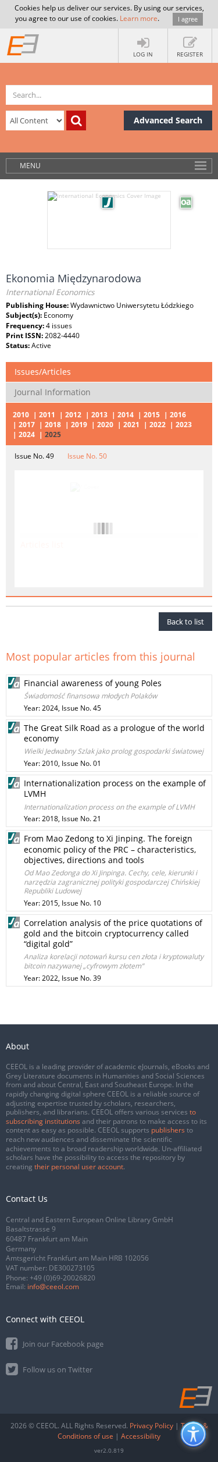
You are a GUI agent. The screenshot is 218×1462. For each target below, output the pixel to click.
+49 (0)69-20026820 (62, 1278)
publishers (168, 1130)
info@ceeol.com (53, 1286)
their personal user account (78, 1167)
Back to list (185, 621)
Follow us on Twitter (56, 1369)
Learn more (139, 18)
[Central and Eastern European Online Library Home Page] (23, 44)
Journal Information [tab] (53, 392)
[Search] (76, 120)
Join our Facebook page (62, 1344)
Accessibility (140, 1436)
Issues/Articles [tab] (43, 371)
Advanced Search (168, 120)
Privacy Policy (151, 1426)
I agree (188, 19)
